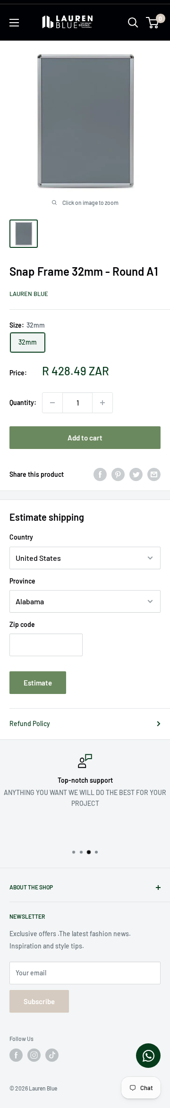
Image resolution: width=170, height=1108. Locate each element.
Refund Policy (29, 723)
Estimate (38, 682)
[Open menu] (14, 22)
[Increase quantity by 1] (102, 403)
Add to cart (85, 437)
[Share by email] (154, 474)
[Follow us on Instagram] (34, 1055)
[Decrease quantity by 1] (52, 403)
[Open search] (133, 22)
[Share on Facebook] (100, 474)
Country (21, 537)
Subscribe (39, 1001)
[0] (153, 22)
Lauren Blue (28, 293)
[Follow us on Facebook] (16, 1055)
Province (22, 581)
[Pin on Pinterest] (118, 474)
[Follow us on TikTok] (52, 1055)
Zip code (22, 624)
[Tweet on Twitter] (136, 474)
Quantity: (22, 402)
